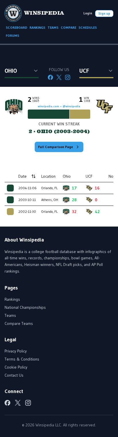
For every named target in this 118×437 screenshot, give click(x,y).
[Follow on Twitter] (59, 77)
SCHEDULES (87, 27)
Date (22, 176)
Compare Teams (19, 323)
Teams (10, 315)
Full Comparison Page (55, 147)
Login (87, 13)
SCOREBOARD (16, 27)
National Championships (25, 307)
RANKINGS (37, 27)
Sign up (104, 13)
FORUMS (12, 35)
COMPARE (68, 27)
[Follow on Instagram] (67, 77)
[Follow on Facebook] (50, 77)
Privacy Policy (16, 351)
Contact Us (14, 375)
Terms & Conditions (22, 359)
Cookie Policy (16, 367)
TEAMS (53, 27)
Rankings (12, 299)
